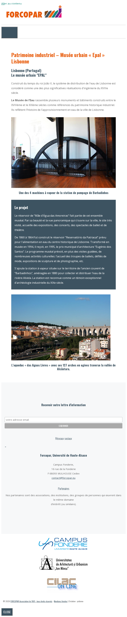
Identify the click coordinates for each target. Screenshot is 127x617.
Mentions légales (60, 601)
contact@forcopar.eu (63, 478)
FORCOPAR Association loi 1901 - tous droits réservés (31, 601)
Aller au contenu (11, 3)
